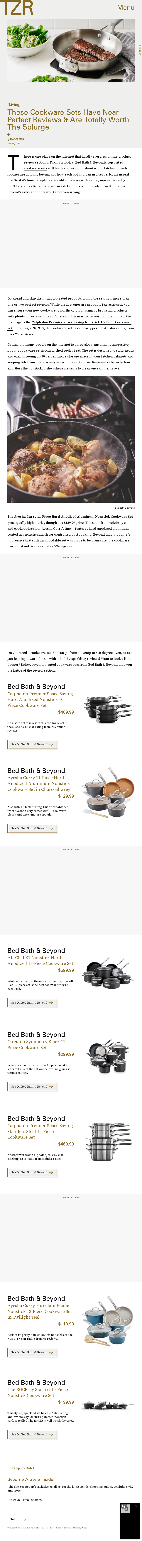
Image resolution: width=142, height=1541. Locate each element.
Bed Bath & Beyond (125, 507)
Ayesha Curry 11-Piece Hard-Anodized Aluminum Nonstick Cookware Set (73, 516)
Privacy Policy (80, 1528)
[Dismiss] (136, 1506)
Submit (15, 1519)
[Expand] (124, 1506)
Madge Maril (18, 139)
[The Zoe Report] (16, 7)
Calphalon (139, 50)
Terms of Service (63, 1528)
